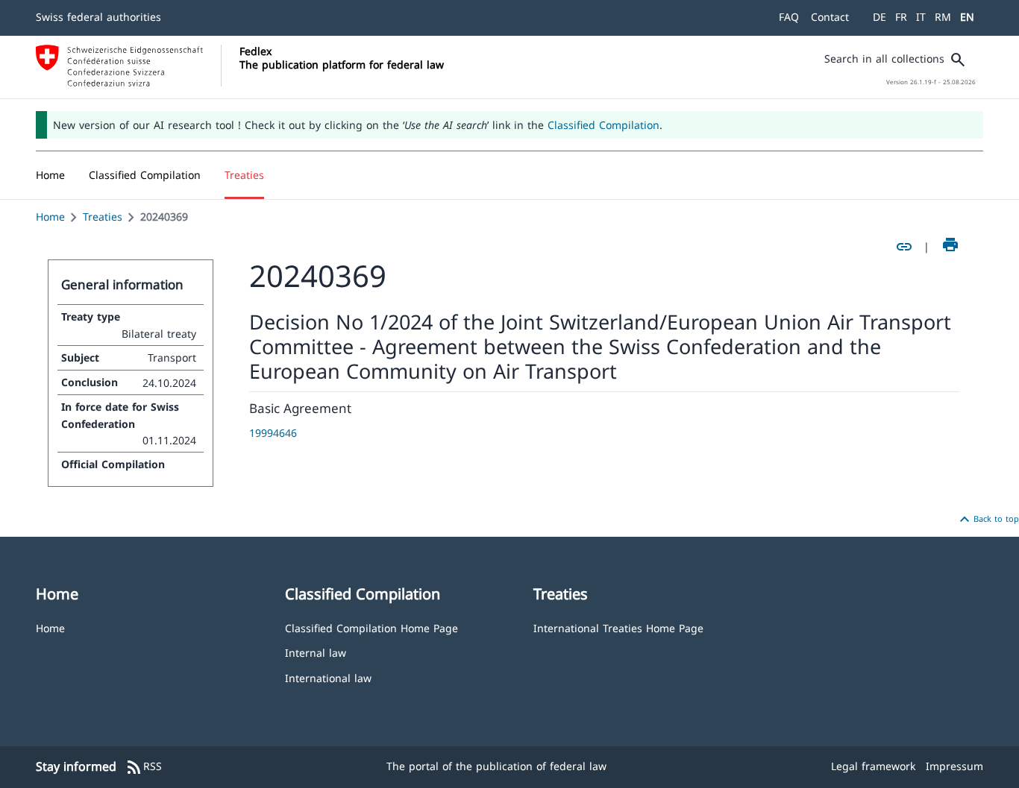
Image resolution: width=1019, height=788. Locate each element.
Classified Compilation (603, 125)
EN (967, 17)
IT (921, 17)
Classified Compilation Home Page (371, 627)
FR (901, 17)
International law (328, 677)
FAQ (789, 17)
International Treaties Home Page (618, 627)
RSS (143, 767)
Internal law (315, 652)
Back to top (987, 520)
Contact (830, 17)
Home (50, 216)
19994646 (273, 433)
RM (943, 17)
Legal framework (873, 766)
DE (879, 17)
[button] (145, 175)
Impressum (954, 766)
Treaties (102, 216)
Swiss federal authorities (98, 17)
